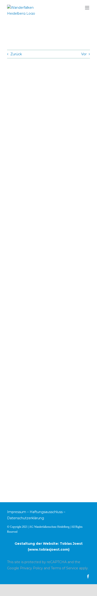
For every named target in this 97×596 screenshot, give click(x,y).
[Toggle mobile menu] (87, 7)
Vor (84, 54)
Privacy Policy (31, 568)
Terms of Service (64, 568)
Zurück (16, 54)
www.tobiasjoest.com (48, 549)
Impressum (16, 512)
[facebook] (88, 576)
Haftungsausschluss (46, 512)
